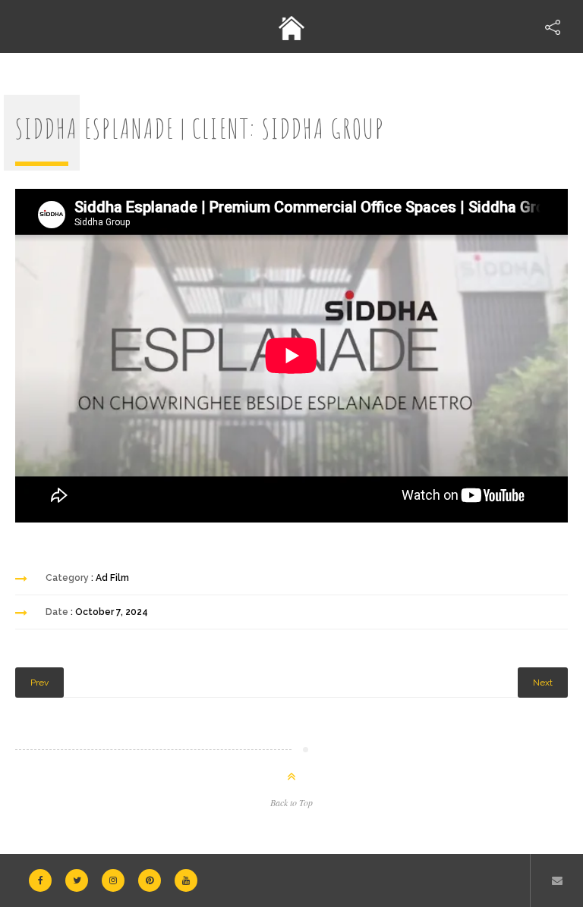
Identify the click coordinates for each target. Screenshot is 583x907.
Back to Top (291, 802)
